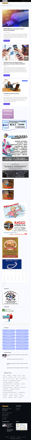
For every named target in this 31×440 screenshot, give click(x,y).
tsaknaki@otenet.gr (5, 415)
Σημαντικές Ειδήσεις (22, 345)
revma (12, 378)
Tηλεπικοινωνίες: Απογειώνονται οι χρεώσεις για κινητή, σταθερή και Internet (14, 63)
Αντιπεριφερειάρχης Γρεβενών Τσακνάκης (14, 380)
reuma (8, 378)
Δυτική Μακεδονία (6, 385)
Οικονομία (9, 345)
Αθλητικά (9, 333)
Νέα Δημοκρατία (22, 387)
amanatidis (9, 375)
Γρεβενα (9, 336)
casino (8, 330)
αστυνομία (5, 395)
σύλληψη (20, 397)
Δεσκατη (22, 336)
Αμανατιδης (5, 380)
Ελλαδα (9, 342)
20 (15, 278)
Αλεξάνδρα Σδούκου (23, 378)
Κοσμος (22, 342)
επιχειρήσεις (16, 395)
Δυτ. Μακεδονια (8, 339)
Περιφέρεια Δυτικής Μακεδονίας (7, 390)
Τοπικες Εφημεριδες (9, 348)
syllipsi (17, 378)
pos (4, 378)
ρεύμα (15, 397)
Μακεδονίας (16, 387)
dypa (19, 375)
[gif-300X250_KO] (8, 114)
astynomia (14, 375)
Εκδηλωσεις (22, 339)
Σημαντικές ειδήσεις (21, 392)
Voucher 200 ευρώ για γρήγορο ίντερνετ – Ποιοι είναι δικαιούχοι (14, 29)
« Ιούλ (3, 285)
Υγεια (22, 348)
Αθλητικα (22, 330)
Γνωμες (22, 333)
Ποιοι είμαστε (18, 408)
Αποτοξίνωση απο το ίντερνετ (11, 93)
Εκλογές (17, 385)
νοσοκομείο (22, 395)
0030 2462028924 (5, 414)
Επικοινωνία (18, 409)
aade (4, 375)
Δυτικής (12, 385)
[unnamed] (15, 170)
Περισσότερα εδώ (6, 40)
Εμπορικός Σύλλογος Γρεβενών (7, 387)
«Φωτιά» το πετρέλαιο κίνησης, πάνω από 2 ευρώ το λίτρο (10, 430)
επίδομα (10, 395)
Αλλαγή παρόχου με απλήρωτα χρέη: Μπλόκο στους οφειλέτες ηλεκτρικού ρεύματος (10, 425)
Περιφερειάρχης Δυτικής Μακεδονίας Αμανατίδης (10, 392)
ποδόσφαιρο (10, 397)
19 (11, 278)
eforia (23, 375)
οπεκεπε (4, 397)
